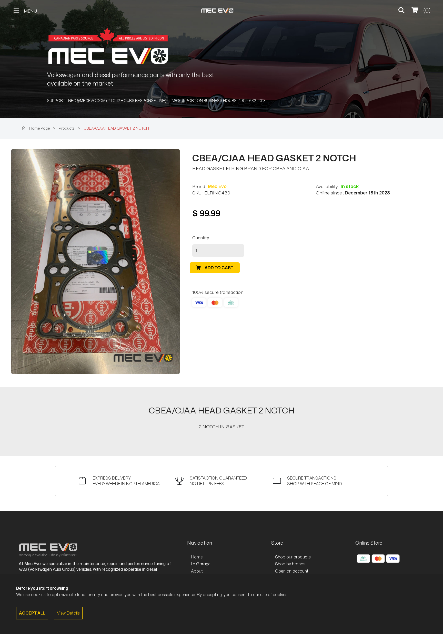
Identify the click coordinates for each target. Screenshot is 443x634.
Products (67, 128)
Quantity (200, 238)
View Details (68, 613)
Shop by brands (290, 564)
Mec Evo (217, 186)
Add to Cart (218, 268)
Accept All (32, 613)
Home (197, 557)
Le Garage (200, 564)
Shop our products (293, 557)
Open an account (291, 571)
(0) (426, 10)
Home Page (39, 128)
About (197, 571)
